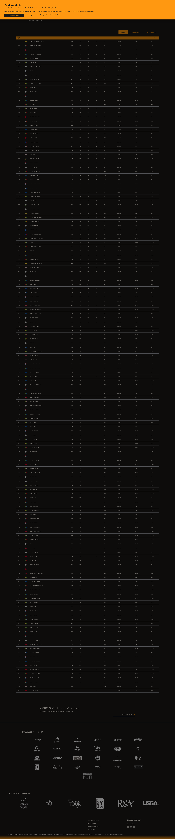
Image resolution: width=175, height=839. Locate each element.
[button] (37, 15)
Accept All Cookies (14, 15)
